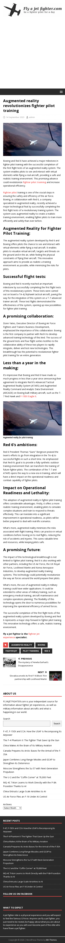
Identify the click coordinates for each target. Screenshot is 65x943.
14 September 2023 (15, 117)
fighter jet (11, 651)
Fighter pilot (10, 192)
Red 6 (47, 651)
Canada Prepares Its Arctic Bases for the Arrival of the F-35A (31, 846)
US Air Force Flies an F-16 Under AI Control (25, 796)
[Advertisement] (32, 54)
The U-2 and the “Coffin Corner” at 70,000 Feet (27, 777)
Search (6, 718)
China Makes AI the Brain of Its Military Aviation (27, 745)
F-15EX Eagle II (28, 396)
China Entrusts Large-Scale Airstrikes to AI (24, 791)
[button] (60, 91)
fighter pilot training (34, 182)
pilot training (31, 651)
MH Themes (51, 940)
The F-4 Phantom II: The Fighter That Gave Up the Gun (31, 740)
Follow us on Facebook (17, 893)
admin (32, 117)
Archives (7, 804)
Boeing (41, 645)
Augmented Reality (21, 645)
